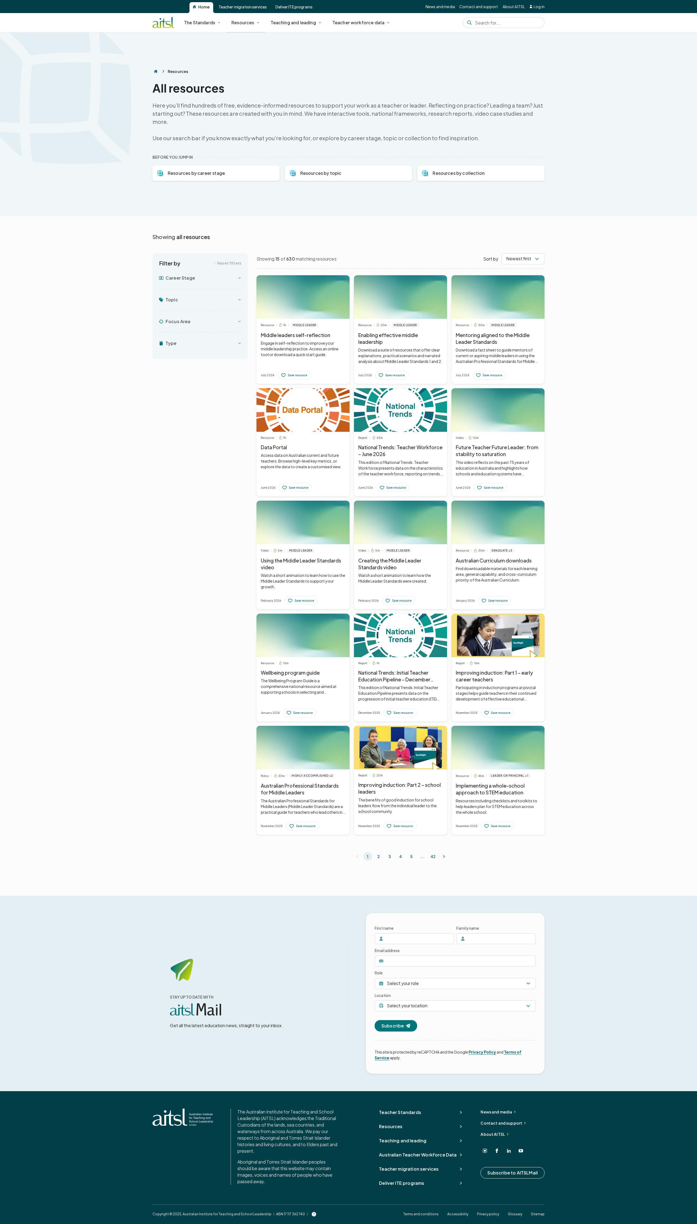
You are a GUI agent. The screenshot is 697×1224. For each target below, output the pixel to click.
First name (384, 928)
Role (379, 973)
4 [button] (400, 856)
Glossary (515, 1214)
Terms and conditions (421, 1214)
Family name (467, 928)
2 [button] (378, 856)
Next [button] (444, 856)
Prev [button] (357, 856)
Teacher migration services (243, 6)
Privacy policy (488, 1214)
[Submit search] (469, 22)
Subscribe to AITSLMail (512, 1173)
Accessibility (457, 1214)
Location (383, 995)
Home (204, 6)
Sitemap (538, 1214)
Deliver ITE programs (294, 6)
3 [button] (390, 856)
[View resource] (303, 329)
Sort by (490, 259)
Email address (387, 950)
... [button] (422, 856)
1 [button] (367, 856)
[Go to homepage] (182, 1117)
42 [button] (433, 856)
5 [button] (411, 856)
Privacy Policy (482, 1051)
